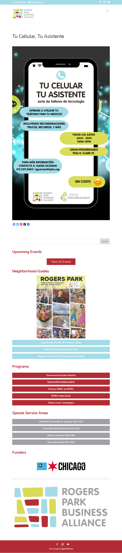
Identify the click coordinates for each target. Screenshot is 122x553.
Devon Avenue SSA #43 (61, 435)
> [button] (81, 306)
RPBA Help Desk (61, 396)
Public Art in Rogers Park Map (61, 349)
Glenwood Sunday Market (61, 375)
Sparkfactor (67, 548)
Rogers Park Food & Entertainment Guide (61, 356)
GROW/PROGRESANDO (61, 382)
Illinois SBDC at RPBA (61, 389)
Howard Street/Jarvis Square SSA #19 (61, 421)
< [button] (40, 306)
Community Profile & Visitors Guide (61, 342)
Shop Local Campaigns (61, 402)
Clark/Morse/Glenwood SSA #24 (61, 428)
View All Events (61, 261)
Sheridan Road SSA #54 (61, 442)
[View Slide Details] (61, 307)
